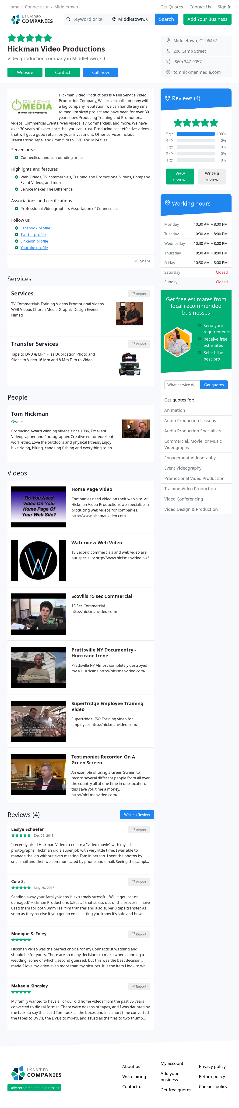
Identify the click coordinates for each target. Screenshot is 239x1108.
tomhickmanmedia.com (197, 72)
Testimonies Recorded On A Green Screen (103, 760)
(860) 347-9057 (187, 61)
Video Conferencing (183, 499)
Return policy (212, 1076)
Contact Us (200, 7)
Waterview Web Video (96, 542)
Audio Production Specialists (192, 431)
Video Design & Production (191, 509)
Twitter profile (33, 234)
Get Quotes (171, 7)
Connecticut (37, 7)
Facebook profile (35, 228)
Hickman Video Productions (56, 49)
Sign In (225, 7)
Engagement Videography (190, 457)
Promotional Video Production (194, 478)
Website (25, 72)
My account (172, 1063)
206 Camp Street (189, 51)
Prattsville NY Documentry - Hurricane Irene (103, 653)
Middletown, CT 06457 (195, 40)
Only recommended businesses (34, 1088)
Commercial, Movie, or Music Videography (193, 444)
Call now (100, 72)
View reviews (180, 176)
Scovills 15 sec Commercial (101, 596)
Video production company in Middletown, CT (56, 58)
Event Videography (182, 468)
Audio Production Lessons (190, 420)
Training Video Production (190, 488)
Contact (62, 72)
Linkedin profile (34, 241)
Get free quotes (176, 1090)
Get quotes (214, 384)
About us (131, 1066)
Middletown (66, 7)
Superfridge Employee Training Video (107, 706)
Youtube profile (34, 247)
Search (166, 19)
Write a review (212, 176)
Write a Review (137, 814)
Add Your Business (207, 19)
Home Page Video (91, 489)
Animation (174, 410)
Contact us (133, 1086)
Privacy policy (212, 1066)
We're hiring (134, 1076)
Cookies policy (213, 1086)
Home (13, 7)
